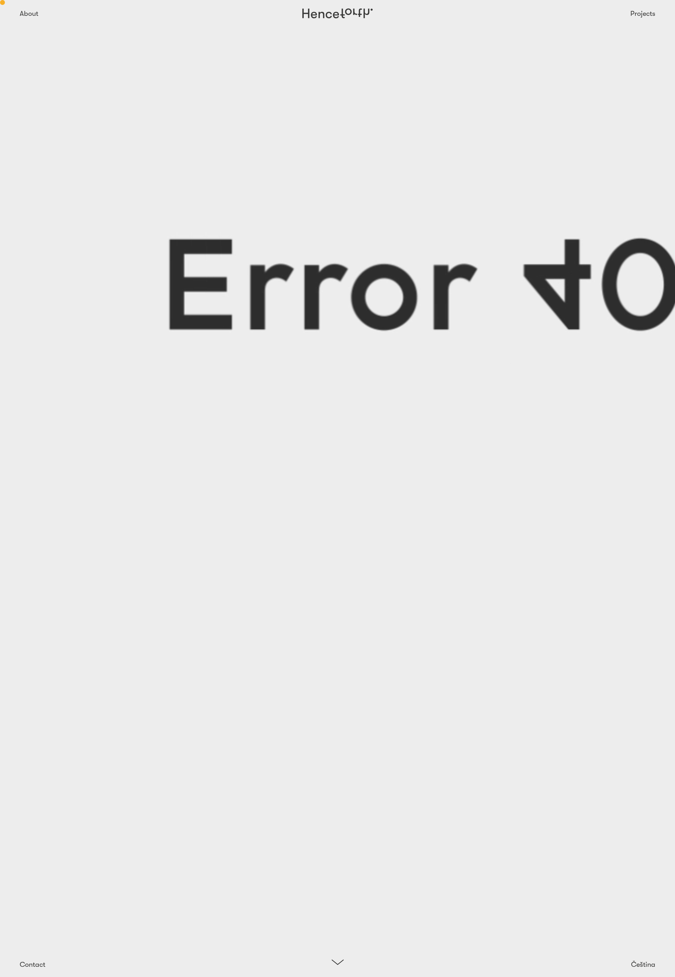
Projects (642, 14)
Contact (32, 964)
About (29, 14)
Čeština (643, 964)
